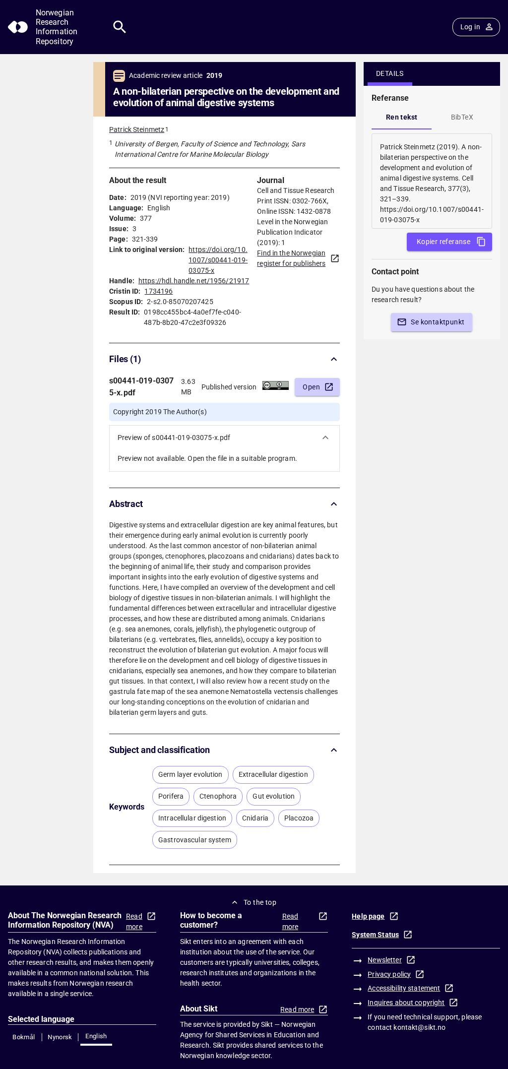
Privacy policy (389, 974)
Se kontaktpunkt (437, 322)
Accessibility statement (404, 988)
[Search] (119, 27)
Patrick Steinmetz (136, 129)
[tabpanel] (432, 181)
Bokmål (23, 1037)
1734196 (158, 291)
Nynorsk (60, 1037)
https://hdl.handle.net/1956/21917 (193, 281)
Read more (134, 921)
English (96, 1036)
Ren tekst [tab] (402, 117)
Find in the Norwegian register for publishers (291, 258)
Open (311, 387)
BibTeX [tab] (462, 117)
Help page (368, 916)
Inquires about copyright (406, 1002)
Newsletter (384, 960)
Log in (470, 27)
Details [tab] (390, 73)
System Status (375, 935)
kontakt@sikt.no (419, 1027)
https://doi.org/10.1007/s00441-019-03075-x (218, 260)
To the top (260, 902)
